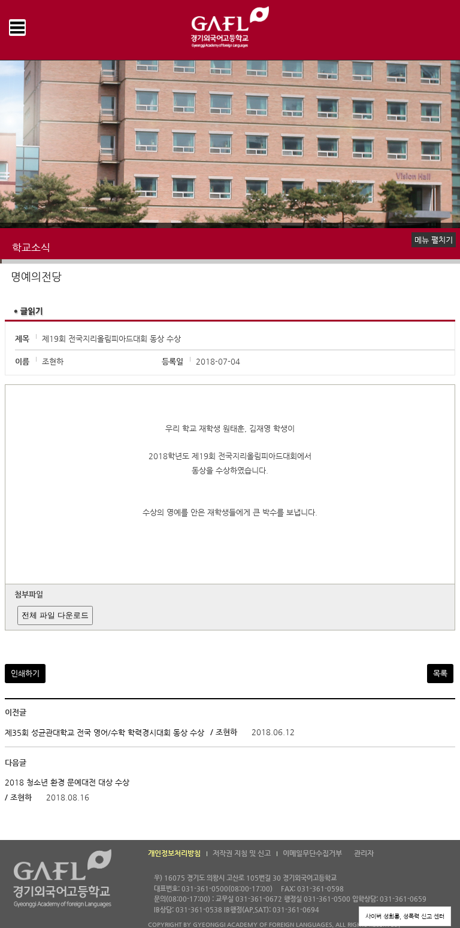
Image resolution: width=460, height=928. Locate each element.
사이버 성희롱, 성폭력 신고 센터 (404, 916)
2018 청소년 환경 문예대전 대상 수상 (67, 782)
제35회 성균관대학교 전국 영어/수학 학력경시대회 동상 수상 (104, 732)
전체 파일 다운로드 (55, 615)
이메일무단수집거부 (312, 853)
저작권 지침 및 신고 (242, 853)
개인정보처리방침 (174, 853)
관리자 (364, 853)
